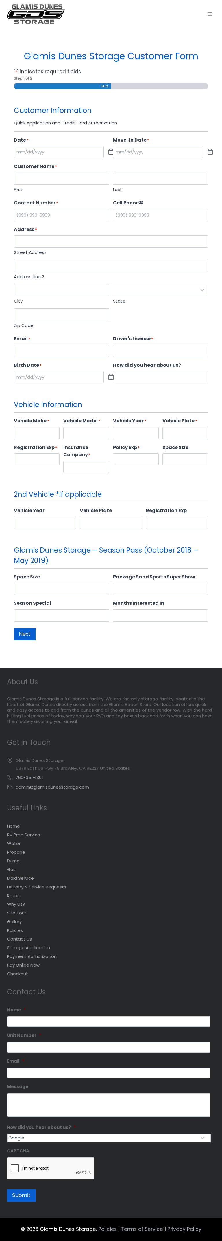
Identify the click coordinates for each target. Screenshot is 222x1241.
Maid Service (20, 878)
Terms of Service (142, 1229)
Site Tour (16, 913)
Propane (16, 852)
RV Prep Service (23, 835)
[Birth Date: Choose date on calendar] (111, 377)
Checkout (17, 974)
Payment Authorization (32, 956)
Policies (15, 930)
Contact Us (19, 939)
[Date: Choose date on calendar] (111, 152)
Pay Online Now (23, 965)
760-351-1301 (29, 777)
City (18, 301)
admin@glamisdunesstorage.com (52, 787)
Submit (21, 1195)
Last (117, 189)
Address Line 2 (29, 277)
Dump (13, 861)
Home (13, 826)
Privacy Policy (184, 1229)
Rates (13, 895)
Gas (11, 869)
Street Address (30, 252)
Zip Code (24, 325)
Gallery (14, 922)
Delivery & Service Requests (36, 887)
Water (14, 843)
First (18, 189)
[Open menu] (209, 14)
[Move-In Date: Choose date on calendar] (210, 152)
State (119, 301)
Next (24, 633)
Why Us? (16, 904)
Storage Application (28, 948)
